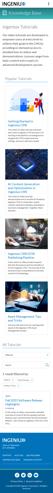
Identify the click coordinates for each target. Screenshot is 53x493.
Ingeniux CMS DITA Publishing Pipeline (21, 255)
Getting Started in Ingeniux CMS (20, 123)
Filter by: (9, 355)
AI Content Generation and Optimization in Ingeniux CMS (24, 188)
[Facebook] (17, 475)
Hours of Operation (11, 445)
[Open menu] (49, 4)
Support (7, 455)
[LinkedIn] (29, 475)
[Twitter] (23, 475)
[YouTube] (36, 475)
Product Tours (10, 386)
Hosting (19, 455)
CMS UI (7, 380)
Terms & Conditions (34, 481)
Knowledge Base (11, 460)
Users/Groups (23, 380)
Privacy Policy (17, 481)
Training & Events (32, 460)
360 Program (33, 455)
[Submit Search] (47, 365)
